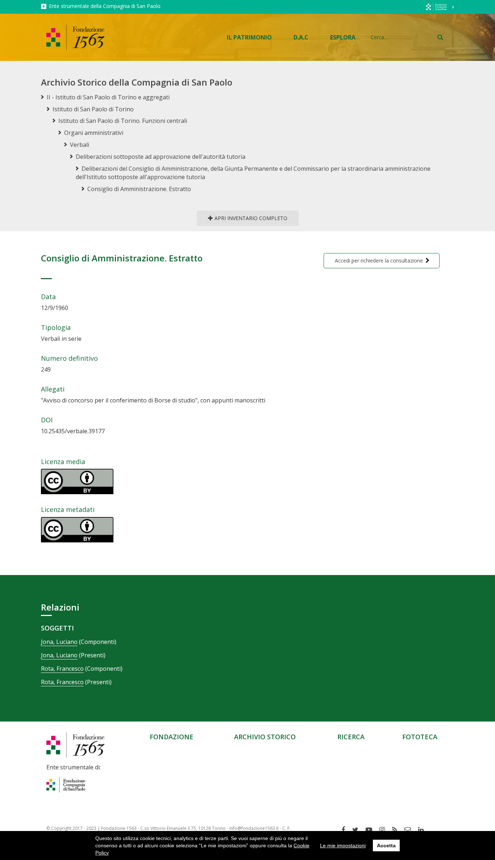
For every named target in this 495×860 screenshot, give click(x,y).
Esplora (342, 37)
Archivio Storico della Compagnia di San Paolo (136, 82)
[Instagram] (384, 830)
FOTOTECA (419, 736)
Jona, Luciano (59, 642)
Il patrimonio (249, 37)
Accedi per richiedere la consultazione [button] (379, 260)
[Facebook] (345, 830)
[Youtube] (372, 830)
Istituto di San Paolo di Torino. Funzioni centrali (122, 121)
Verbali (79, 145)
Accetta (386, 845)
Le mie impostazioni (343, 845)
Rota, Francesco (62, 669)
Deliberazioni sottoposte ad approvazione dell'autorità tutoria (160, 157)
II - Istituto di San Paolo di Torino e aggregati (108, 97)
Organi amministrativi (93, 133)
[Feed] (397, 830)
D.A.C (301, 37)
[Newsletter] (410, 830)
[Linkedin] (423, 830)
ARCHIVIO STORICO (265, 736)
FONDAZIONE (172, 736)
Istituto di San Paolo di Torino (93, 109)
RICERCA (351, 736)
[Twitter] (358, 830)
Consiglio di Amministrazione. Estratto (139, 189)
